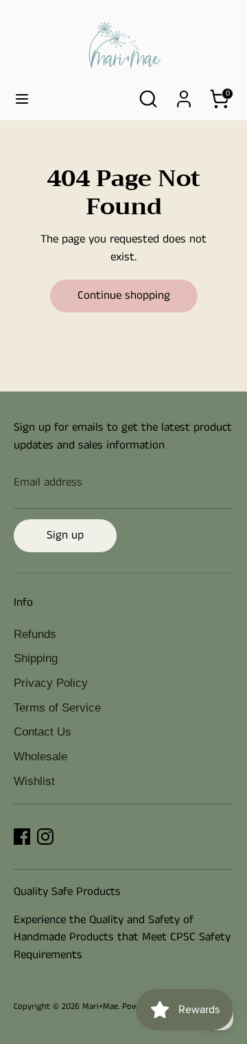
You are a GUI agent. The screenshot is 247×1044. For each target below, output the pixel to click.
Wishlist (34, 781)
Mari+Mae (100, 1006)
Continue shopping (124, 295)
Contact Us (42, 731)
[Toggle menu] (22, 99)
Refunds (35, 634)
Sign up (65, 535)
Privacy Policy (51, 683)
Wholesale (40, 756)
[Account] (184, 93)
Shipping (36, 658)
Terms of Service (57, 707)
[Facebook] (22, 836)
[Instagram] (45, 836)
